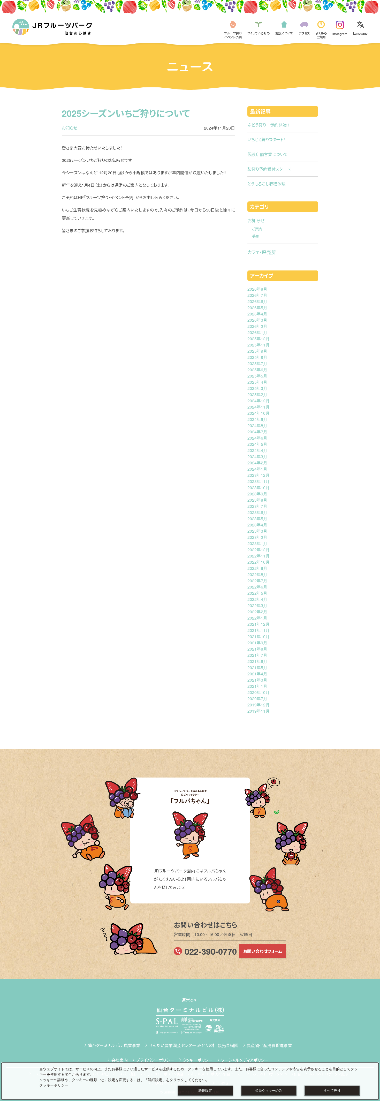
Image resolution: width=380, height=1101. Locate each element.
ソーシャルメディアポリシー (245, 1060)
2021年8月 (257, 649)
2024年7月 (257, 432)
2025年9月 (257, 351)
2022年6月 (257, 587)
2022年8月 (257, 574)
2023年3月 (257, 531)
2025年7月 (257, 363)
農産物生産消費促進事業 (269, 1045)
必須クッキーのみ (268, 1090)
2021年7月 (257, 655)
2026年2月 (257, 326)
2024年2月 (257, 463)
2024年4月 (257, 450)
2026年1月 (257, 332)
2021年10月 (258, 636)
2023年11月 (258, 481)
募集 (255, 236)
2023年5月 (257, 519)
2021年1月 (257, 686)
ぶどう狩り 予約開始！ (269, 125)
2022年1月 (257, 618)
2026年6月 (257, 301)
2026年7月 (257, 295)
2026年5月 (257, 308)
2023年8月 (257, 500)
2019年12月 (258, 705)
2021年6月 (257, 661)
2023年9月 (257, 494)
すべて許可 (332, 1090)
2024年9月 (257, 419)
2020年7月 (257, 699)
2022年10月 (258, 562)
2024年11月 (258, 407)
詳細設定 (205, 1090)
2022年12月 (258, 550)
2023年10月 (258, 488)
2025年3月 (257, 388)
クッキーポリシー (198, 1060)
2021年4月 (257, 674)
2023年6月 (257, 512)
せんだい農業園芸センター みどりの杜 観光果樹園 (193, 1045)
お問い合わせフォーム (262, 951)
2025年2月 (257, 394)
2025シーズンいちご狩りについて (126, 113)
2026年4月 (257, 314)
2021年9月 (257, 643)
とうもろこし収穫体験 (266, 184)
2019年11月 (258, 711)
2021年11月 (258, 630)
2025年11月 (258, 345)
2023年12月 (258, 475)
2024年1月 (257, 469)
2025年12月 (258, 339)
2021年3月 (257, 680)
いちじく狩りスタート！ (266, 139)
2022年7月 (257, 581)
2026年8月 (257, 289)
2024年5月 (257, 444)
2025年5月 (257, 376)
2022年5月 (257, 593)
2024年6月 (257, 438)
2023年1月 (257, 543)
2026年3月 (257, 320)
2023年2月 (257, 537)
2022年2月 (257, 612)
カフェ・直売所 (261, 251)
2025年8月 (257, 357)
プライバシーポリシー (155, 1060)
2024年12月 (258, 401)
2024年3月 (257, 456)
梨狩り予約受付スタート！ (269, 169)
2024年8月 (257, 425)
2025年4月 (257, 382)
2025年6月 (257, 370)
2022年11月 (258, 556)
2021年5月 (257, 667)
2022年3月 (257, 605)
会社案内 (119, 1060)
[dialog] (190, 1081)
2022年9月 (257, 568)
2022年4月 (257, 599)
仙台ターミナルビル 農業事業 (114, 1045)
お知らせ (69, 128)
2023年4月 (257, 525)
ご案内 (257, 228)
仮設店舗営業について (267, 154)
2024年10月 (258, 413)
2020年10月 (258, 692)
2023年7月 (257, 506)
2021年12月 (258, 624)
